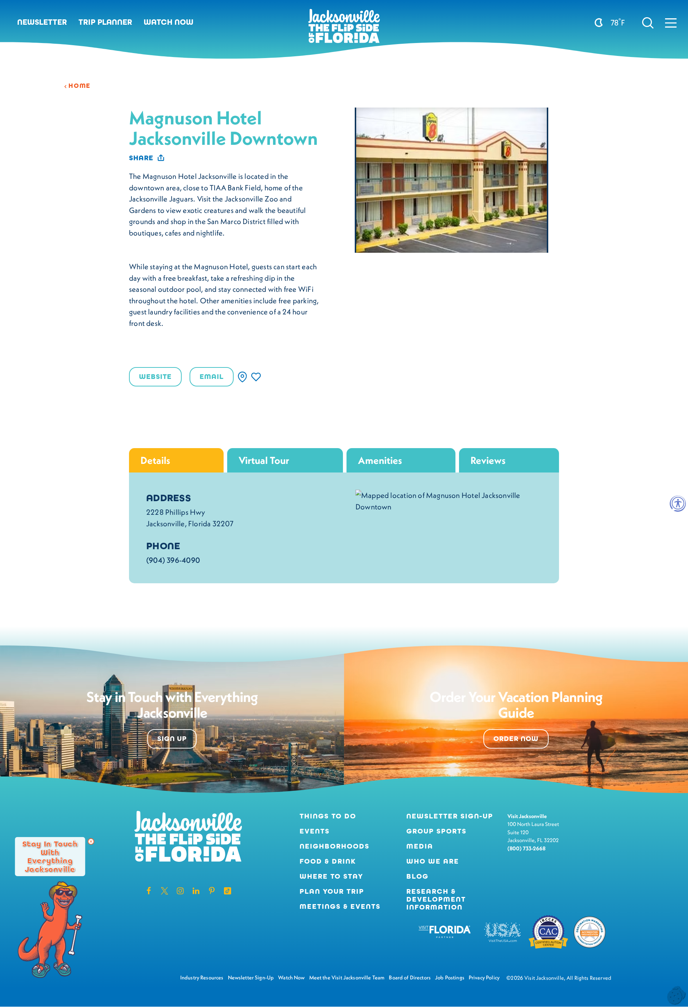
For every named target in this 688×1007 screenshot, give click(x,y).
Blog (417, 876)
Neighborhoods (334, 846)
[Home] (344, 28)
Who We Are (432, 861)
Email (212, 376)
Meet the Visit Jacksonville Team (347, 977)
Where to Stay (331, 876)
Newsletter (42, 22)
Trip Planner (105, 22)
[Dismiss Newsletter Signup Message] (91, 841)
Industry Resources (202, 977)
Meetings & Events (340, 907)
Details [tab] (155, 460)
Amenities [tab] (380, 460)
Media (419, 846)
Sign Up (172, 738)
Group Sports (436, 831)
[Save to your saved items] (256, 376)
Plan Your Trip (332, 892)
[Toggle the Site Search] (648, 22)
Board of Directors (410, 977)
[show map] (242, 377)
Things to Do (328, 816)
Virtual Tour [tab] (264, 460)
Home (79, 86)
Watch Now (169, 22)
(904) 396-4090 (173, 560)
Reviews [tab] (488, 460)
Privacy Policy (484, 977)
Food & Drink (328, 861)
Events (315, 831)
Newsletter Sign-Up (449, 816)
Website (155, 376)
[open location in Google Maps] (448, 500)
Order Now (516, 738)
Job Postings (449, 977)
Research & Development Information (436, 899)
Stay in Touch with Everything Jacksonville (50, 856)
